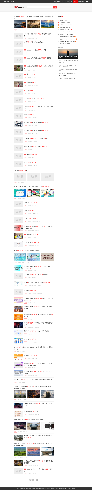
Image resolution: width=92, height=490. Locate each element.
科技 (15, 351)
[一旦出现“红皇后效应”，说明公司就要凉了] (68, 54)
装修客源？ (33, 82)
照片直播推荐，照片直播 (36, 122)
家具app (30, 162)
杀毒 (29, 114)
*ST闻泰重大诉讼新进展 (65, 43)
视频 (25, 53)
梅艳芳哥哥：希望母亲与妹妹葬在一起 (68, 39)
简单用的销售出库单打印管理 (37, 282)
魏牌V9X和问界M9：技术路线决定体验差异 (29, 420)
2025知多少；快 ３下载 (36, 50)
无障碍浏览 (13, 1)
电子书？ (33, 74)
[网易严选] (63, 1)
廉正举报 (69, 488)
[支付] (68, 1)
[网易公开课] (59, 1)
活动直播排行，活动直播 (36, 130)
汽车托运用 (31, 202)
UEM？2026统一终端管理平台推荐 (27, 250)
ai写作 (32, 154)
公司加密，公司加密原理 (36, 138)
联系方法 (41, 488)
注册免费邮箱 (80, 1)
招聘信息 (45, 488)
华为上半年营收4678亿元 (65, 29)
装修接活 (33, 234)
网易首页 (4, 1)
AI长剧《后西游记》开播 (65, 32)
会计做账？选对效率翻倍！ (37, 274)
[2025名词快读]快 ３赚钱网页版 (39, 58)
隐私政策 (53, 488)
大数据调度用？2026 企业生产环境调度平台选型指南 (33, 379)
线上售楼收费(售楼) (34, 98)
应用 (8, 1)
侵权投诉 (73, 488)
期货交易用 (31, 355)
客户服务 (49, 488)
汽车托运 (30, 210)
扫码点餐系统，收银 (35, 146)
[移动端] (55, 1)
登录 (75, 1)
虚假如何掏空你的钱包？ (34, 42)
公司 (29, 90)
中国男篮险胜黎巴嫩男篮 (65, 22)
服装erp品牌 (31, 218)
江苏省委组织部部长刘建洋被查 (66, 25)
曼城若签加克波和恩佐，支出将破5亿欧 (67, 78)
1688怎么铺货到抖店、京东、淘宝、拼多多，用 (31, 186)
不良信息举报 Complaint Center (61, 488)
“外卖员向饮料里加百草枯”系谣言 (67, 36)
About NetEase (32, 488)
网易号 (15, 30)
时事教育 (30, 339)
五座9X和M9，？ (31, 412)
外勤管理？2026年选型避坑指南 (37, 331)
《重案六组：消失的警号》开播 (66, 34)
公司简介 (37, 488)
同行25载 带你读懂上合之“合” (66, 27)
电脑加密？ (20, 170)
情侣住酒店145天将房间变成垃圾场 (67, 41)
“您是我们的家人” (63, 20)
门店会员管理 (31, 242)
